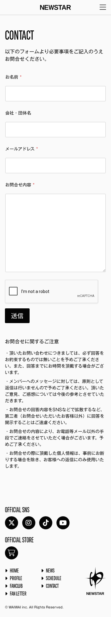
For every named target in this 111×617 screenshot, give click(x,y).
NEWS (50, 570)
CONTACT (52, 586)
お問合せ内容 (20, 185)
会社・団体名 (18, 113)
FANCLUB (16, 586)
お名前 (13, 77)
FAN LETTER (18, 594)
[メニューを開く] (103, 7)
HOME (14, 570)
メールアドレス (21, 149)
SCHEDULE (53, 578)
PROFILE (16, 578)
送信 (17, 316)
